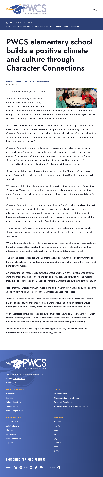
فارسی (57, 426)
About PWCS (12, 421)
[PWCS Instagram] (26, 467)
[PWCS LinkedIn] (31, 467)
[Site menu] (95, 9)
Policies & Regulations (63, 402)
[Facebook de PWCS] (58, 467)
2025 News (27, 23)
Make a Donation (13, 438)
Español (57, 421)
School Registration (14, 410)
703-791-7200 (19, 378)
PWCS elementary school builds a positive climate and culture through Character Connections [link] (43, 26)
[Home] (26, 9)
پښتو (56, 430)
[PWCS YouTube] (41, 467)
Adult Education (13, 426)
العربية (57, 434)
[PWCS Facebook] (20, 467)
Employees (11, 434)
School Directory (13, 402)
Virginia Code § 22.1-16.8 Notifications (71, 406)
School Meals (12, 406)
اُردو (55, 438)
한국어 (57, 451)
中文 (56, 447)
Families (9, 398)
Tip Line (9, 442)
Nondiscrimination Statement (66, 398)
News (18, 23)
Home (11, 23)
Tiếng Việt (58, 442)
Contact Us (11, 382)
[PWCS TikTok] (36, 467)
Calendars (10, 393)
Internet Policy (60, 393)
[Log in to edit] (25, 459)
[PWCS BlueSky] (15, 467)
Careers (9, 430)
